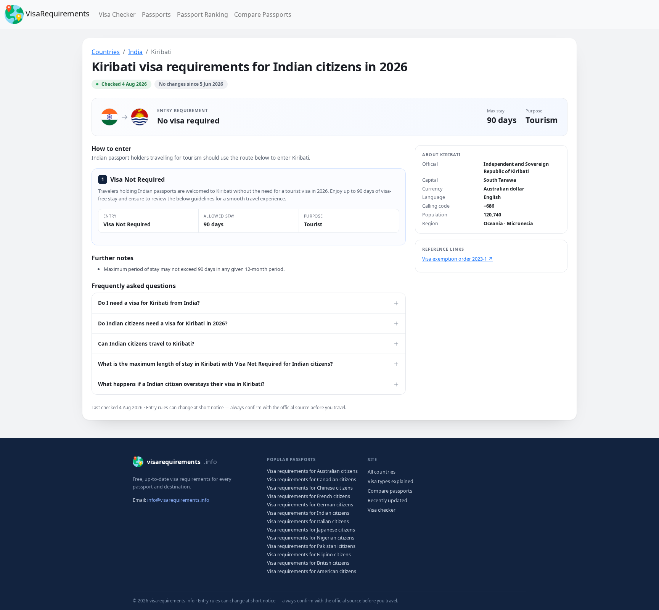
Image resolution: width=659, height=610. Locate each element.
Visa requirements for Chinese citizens (310, 488)
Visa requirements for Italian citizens (308, 521)
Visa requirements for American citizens (311, 571)
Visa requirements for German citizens (310, 504)
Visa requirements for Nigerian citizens (310, 538)
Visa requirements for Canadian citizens (311, 479)
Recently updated (387, 500)
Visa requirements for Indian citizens (308, 513)
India (135, 52)
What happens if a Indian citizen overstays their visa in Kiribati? (181, 384)
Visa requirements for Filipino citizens (309, 554)
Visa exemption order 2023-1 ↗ (457, 259)
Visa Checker (119, 14)
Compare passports (390, 491)
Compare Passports (262, 14)
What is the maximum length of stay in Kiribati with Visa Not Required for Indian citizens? (215, 363)
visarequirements (182, 462)
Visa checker (381, 510)
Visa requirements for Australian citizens (312, 471)
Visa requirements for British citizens (308, 563)
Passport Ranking (202, 14)
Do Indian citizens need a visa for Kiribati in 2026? (162, 323)
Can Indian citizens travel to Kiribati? (146, 343)
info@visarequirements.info (178, 500)
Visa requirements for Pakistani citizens (311, 546)
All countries (381, 472)
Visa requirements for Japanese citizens (311, 530)
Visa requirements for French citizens (308, 496)
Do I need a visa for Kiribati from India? (148, 302)
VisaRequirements (57, 13)
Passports (156, 14)
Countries (106, 52)
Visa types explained (390, 481)
